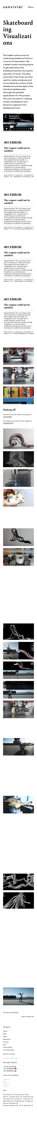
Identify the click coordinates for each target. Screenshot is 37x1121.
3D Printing (8, 1094)
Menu (31, 7)
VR (21, 1105)
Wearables (28, 1105)
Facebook (6, 1084)
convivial (13, 7)
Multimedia (19, 1101)
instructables (7, 417)
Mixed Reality (8, 1101)
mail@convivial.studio (10, 1058)
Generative (8, 1099)
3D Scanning (18, 1094)
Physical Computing (10, 1103)
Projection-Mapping (10, 1105)
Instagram (6, 1079)
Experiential (28, 1096)
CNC (5, 1096)
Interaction (28, 1099)
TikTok (5, 1086)
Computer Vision (15, 1096)
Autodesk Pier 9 (8, 423)
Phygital (29, 1101)
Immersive (18, 1099)
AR (27, 1094)
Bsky (4, 1081)
